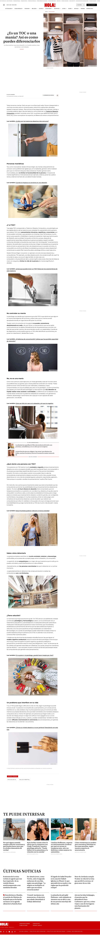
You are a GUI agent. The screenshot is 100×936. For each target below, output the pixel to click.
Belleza (34, 8)
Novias (76, 8)
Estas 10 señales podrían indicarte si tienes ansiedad (32, 511)
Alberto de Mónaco (32, 0)
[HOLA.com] (50, 5)
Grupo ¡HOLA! (37, 925)
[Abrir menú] (4, 5)
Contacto (36, 923)
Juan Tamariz (9, 0)
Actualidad (8, 8)
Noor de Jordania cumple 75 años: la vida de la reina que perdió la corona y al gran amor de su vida (84, 879)
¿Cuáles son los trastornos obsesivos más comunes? (32, 121)
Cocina (41, 8)
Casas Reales (18, 8)
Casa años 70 (72, 0)
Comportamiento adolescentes (82, 0)
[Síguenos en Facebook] (4, 931)
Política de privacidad (56, 931)
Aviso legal (23, 931)
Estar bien (48, 8)
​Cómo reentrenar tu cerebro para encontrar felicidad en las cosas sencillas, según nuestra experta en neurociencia (85, 846)
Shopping (56, 8)
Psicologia (12, 779)
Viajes (69, 8)
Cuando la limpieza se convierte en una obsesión (31, 182)
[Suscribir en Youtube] (12, 931)
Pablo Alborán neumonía (42, 0)
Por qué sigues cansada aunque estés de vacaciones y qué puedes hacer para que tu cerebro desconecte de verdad (14, 846)
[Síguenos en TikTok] (9, 931)
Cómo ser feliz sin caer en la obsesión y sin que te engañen (34, 403)
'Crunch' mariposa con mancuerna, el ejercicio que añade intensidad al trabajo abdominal (36, 898)
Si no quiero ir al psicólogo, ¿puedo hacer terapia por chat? (34, 655)
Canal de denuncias (74, 931)
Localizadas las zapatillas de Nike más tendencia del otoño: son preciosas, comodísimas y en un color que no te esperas (33, 446)
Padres (83, 8)
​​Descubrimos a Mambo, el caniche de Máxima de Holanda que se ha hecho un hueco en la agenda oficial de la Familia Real (13, 899)
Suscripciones (25, 923)
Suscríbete (92, 4)
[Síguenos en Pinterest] (15, 931)
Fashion (27, 8)
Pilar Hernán (11, 94)
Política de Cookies (37, 931)
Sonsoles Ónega (17, 0)
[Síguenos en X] (7, 931)
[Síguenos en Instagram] (1, 931)
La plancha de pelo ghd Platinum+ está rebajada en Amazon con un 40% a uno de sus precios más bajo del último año (61, 899)
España (79, 4)
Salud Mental (24, 779)
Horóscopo (89, 8)
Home (46, 11)
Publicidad (23, 925)
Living (63, 8)
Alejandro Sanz (24, 0)
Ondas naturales (65, 0)
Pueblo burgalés (93, 0)
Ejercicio (58, 0)
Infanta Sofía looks (52, 0)
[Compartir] (57, 95)
